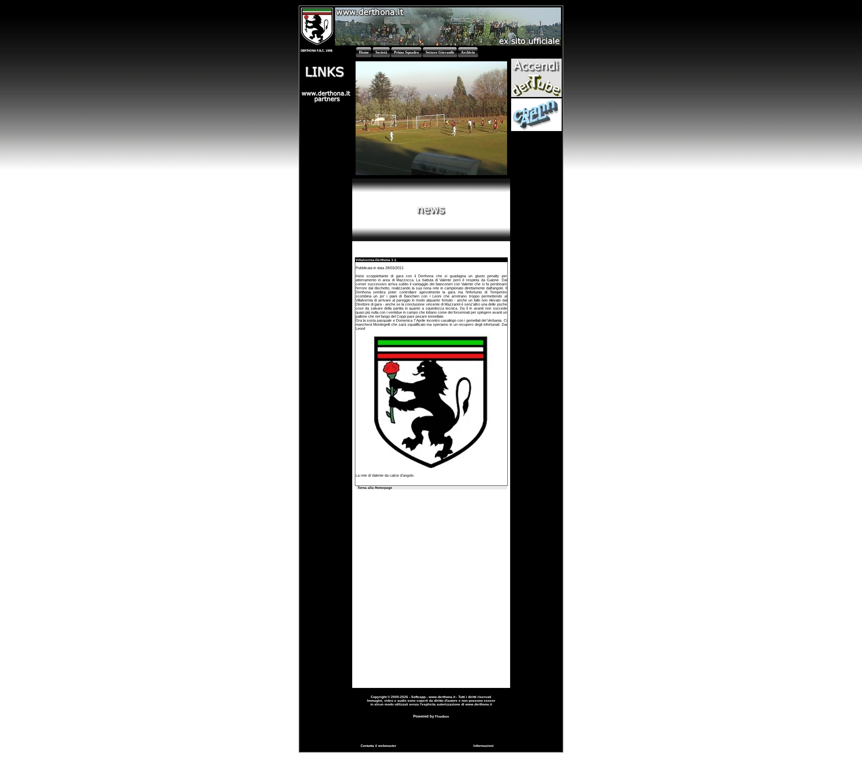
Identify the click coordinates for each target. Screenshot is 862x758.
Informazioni (483, 746)
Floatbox (442, 716)
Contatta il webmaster (378, 746)
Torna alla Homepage (375, 487)
